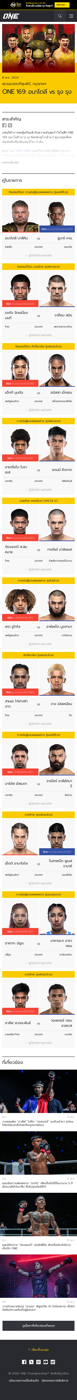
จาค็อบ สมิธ (63, 315)
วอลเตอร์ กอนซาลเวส (61, 1023)
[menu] (71, 16)
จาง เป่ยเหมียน (61, 703)
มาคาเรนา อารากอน (61, 943)
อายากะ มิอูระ (14, 943)
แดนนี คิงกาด (62, 469)
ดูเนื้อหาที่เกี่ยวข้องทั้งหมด (38, 1326)
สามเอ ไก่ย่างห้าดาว (16, 704)
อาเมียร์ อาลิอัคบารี (59, 783)
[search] (60, 16)
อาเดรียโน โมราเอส (16, 469)
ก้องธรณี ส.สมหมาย (16, 549)
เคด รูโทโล (12, 626)
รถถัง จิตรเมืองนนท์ (16, 315)
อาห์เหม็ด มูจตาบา (59, 626)
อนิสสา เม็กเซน (61, 392)
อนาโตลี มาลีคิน (16, 238)
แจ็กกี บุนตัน (14, 392)
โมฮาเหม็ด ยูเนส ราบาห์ (60, 863)
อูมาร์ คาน (64, 238)
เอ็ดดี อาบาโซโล (16, 863)
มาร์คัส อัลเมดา (16, 783)
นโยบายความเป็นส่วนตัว (24, 1380)
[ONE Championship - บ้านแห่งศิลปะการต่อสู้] (10, 16)
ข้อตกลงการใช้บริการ (55, 1380)
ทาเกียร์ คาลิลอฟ (59, 549)
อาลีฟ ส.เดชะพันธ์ (18, 1023)
